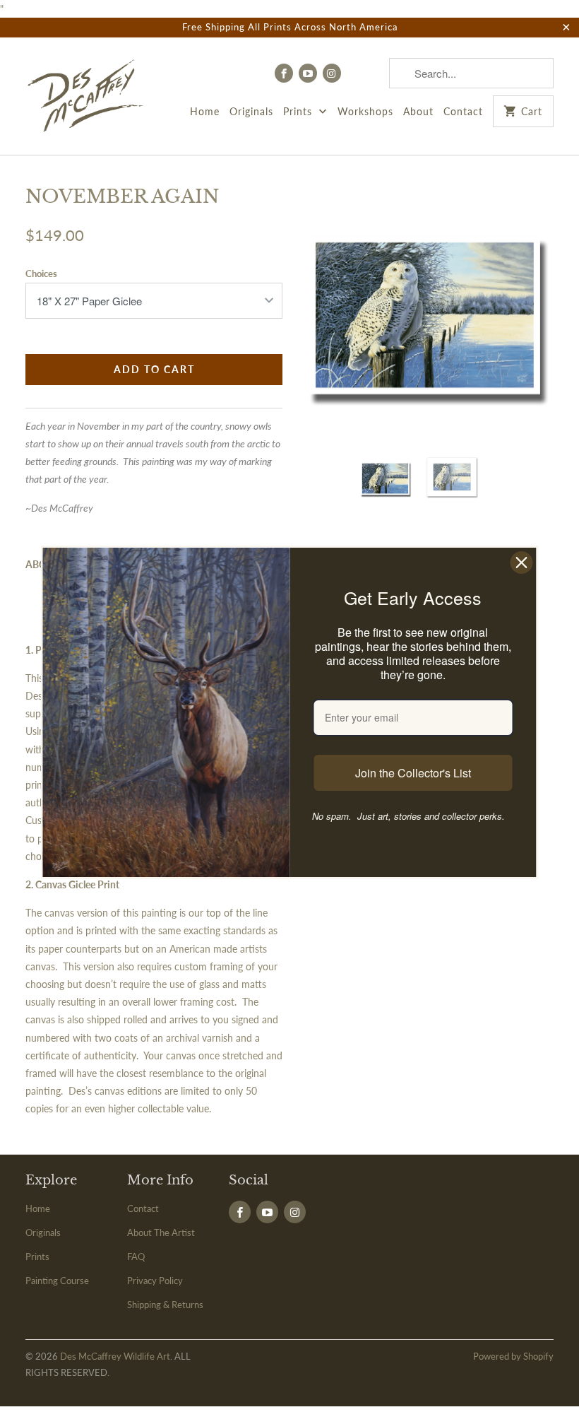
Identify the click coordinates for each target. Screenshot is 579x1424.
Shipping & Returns (165, 1304)
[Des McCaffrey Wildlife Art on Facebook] (284, 73)
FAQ (136, 1256)
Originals (251, 111)
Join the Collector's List (413, 773)
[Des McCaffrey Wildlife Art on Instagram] (332, 73)
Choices (41, 273)
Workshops (365, 111)
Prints (299, 111)
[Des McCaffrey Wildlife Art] (86, 96)
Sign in (365, 72)
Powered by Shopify (513, 1356)
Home (205, 111)
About (418, 111)
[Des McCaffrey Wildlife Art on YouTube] (308, 73)
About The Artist (161, 1232)
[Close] (522, 562)
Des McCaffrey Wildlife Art (115, 1356)
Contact (463, 111)
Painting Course (57, 1280)
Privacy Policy (155, 1280)
